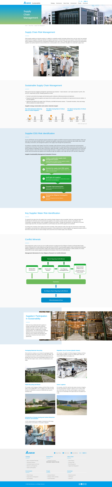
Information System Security (52, 462)
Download (85, 3)
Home (26, 25)
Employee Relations (51, 475)
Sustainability (36, 3)
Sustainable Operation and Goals (33, 464)
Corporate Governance (52, 460)
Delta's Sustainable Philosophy (32, 460)
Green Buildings (30, 478)
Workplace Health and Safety (53, 476)
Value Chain (66, 3)
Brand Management (72, 464)
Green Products (71, 460)
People (79, 3)
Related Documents (72, 475)
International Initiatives (31, 462)
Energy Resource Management (32, 476)
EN (81, 1)
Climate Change (30, 475)
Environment (73, 3)
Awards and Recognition (31, 467)
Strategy (53, 3)
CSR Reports (70, 476)
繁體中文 (86, 1)
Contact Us (70, 478)
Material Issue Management (32, 465)
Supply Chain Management (39, 25)
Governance (59, 3)
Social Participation (51, 478)
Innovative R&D (71, 462)
